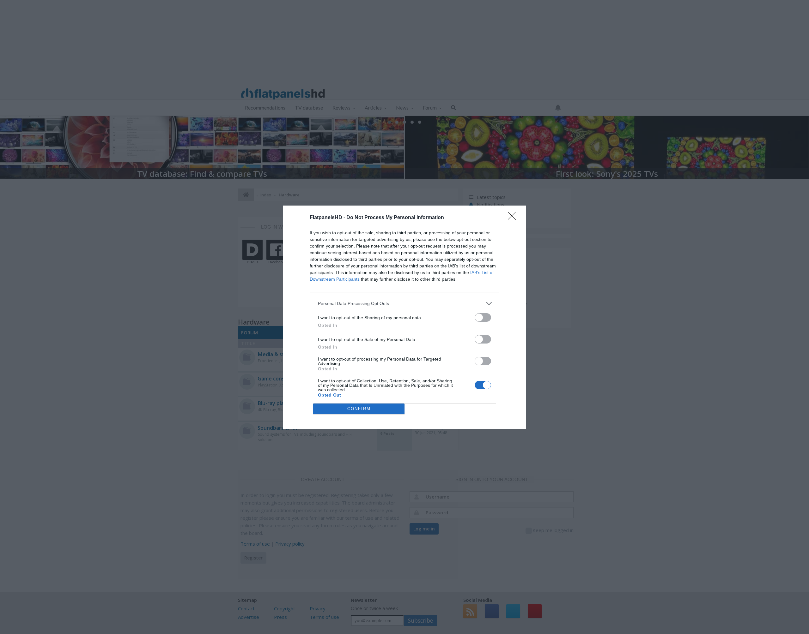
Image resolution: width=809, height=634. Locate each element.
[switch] (483, 317)
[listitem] (404, 303)
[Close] (514, 218)
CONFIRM (359, 408)
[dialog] (404, 317)
